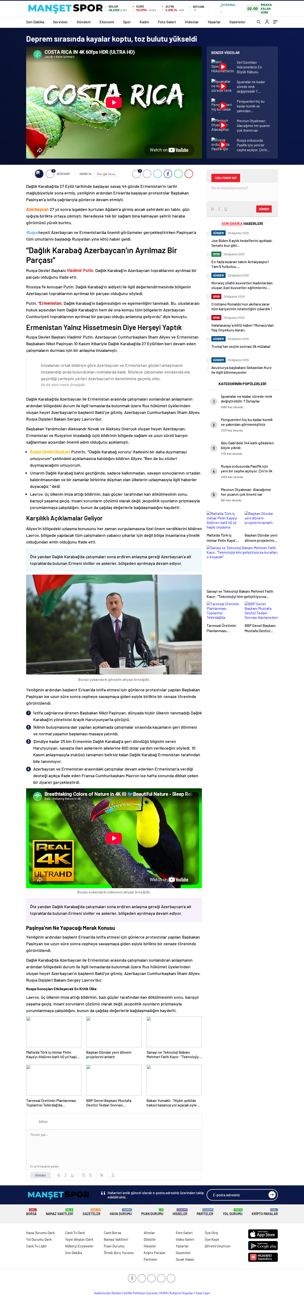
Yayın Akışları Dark (79, 1239)
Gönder (40, 1175)
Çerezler (152, 1293)
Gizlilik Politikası (134, 1293)
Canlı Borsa (112, 1233)
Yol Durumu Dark (39, 1239)
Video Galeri (185, 1239)
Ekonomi (107, 21)
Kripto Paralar (265, 1212)
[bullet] (90, 1175)
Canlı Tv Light (36, 1246)
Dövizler (150, 1239)
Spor (127, 21)
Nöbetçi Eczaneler (79, 1246)
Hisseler (180, 1212)
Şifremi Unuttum (217, 1246)
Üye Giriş (211, 1233)
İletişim (117, 1293)
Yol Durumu (232, 1212)
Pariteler (205, 1212)
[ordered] (83, 1175)
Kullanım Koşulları (182, 1293)
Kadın (144, 21)
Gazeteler (237, 21)
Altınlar (149, 1233)
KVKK (164, 1293)
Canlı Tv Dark (75, 1233)
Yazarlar (214, 21)
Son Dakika (35, 21)
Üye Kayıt (212, 1239)
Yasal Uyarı (203, 1293)
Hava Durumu (121, 1212)
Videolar (192, 21)
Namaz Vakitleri (59, 1212)
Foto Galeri (167, 21)
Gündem (84, 21)
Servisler (60, 21)
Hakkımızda (102, 1293)
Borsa (31, 1212)
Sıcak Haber (185, 1259)
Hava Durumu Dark (40, 1233)
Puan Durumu (152, 1212)
